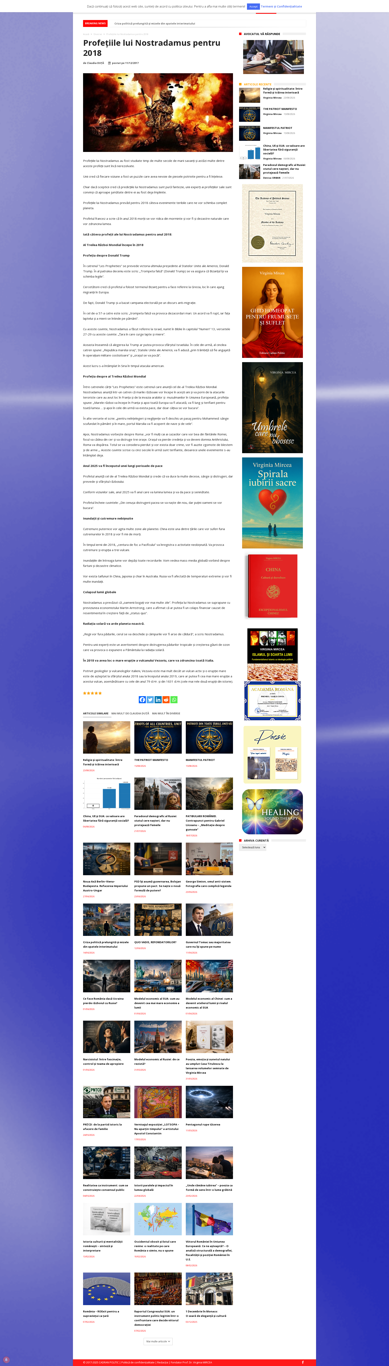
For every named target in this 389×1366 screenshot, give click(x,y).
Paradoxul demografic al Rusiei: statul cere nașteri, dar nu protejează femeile (155, 820)
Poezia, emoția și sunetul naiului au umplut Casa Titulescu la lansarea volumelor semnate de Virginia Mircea (208, 1065)
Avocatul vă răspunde (262, 34)
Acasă (86, 34)
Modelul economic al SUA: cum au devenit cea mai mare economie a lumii (157, 1003)
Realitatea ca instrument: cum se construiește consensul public (105, 1188)
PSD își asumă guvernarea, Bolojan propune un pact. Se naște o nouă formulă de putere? (157, 886)
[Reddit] (166, 699)
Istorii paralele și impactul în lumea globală (153, 1188)
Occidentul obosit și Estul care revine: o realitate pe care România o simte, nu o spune (155, 1246)
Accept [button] (253, 6)
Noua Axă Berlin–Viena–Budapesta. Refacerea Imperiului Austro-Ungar (105, 886)
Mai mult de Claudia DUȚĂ (130, 713)
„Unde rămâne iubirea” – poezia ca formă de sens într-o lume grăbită (209, 1188)
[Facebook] (142, 699)
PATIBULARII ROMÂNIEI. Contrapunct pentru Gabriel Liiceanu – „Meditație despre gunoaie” (205, 822)
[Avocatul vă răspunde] (273, 57)
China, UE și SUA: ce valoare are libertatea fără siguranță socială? (106, 818)
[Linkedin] (158, 699)
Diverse (98, 34)
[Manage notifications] (6, 1359)
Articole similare (95, 713)
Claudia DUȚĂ (95, 63)
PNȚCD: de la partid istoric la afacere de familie (102, 1127)
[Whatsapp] (173, 699)
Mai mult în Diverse (166, 713)
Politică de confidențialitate (138, 1362)
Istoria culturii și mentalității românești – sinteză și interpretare (103, 1246)
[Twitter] (150, 699)
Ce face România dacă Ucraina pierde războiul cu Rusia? (103, 1001)
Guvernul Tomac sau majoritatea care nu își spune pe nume (208, 944)
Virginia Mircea (272, 97)
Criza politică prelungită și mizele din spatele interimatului (154, 23)
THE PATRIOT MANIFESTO (151, 760)
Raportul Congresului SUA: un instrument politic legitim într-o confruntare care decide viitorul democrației (156, 1318)
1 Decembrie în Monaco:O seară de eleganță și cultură (206, 1314)
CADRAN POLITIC (109, 1362)
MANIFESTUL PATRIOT (200, 760)
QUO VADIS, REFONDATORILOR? (155, 942)
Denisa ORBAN (271, 177)
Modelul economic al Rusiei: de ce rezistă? (157, 1061)
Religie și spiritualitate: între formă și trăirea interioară (102, 762)
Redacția (162, 1362)
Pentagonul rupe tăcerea (203, 1124)
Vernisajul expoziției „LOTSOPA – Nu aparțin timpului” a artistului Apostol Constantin (156, 1129)
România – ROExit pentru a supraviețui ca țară (101, 1314)
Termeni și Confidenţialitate (281, 6)
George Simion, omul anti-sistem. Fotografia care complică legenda (208, 884)
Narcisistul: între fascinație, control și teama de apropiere (103, 1061)
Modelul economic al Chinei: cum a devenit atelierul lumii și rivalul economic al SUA (209, 1003)
